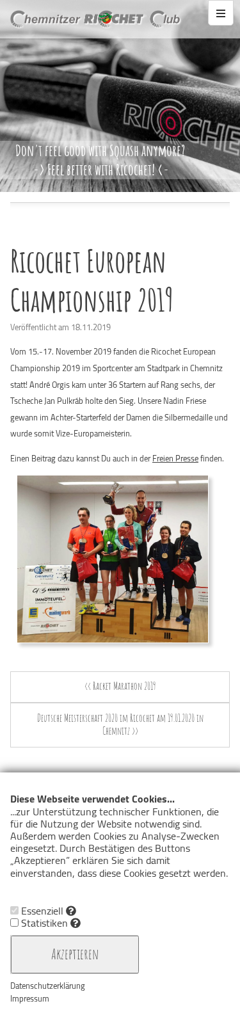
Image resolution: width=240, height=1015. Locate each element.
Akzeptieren (75, 954)
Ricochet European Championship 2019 (91, 280)
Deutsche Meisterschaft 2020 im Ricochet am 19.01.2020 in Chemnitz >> (120, 724)
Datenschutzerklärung (47, 985)
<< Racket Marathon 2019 (120, 686)
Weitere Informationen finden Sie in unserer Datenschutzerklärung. (84, 892)
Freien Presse (175, 458)
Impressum (29, 998)
